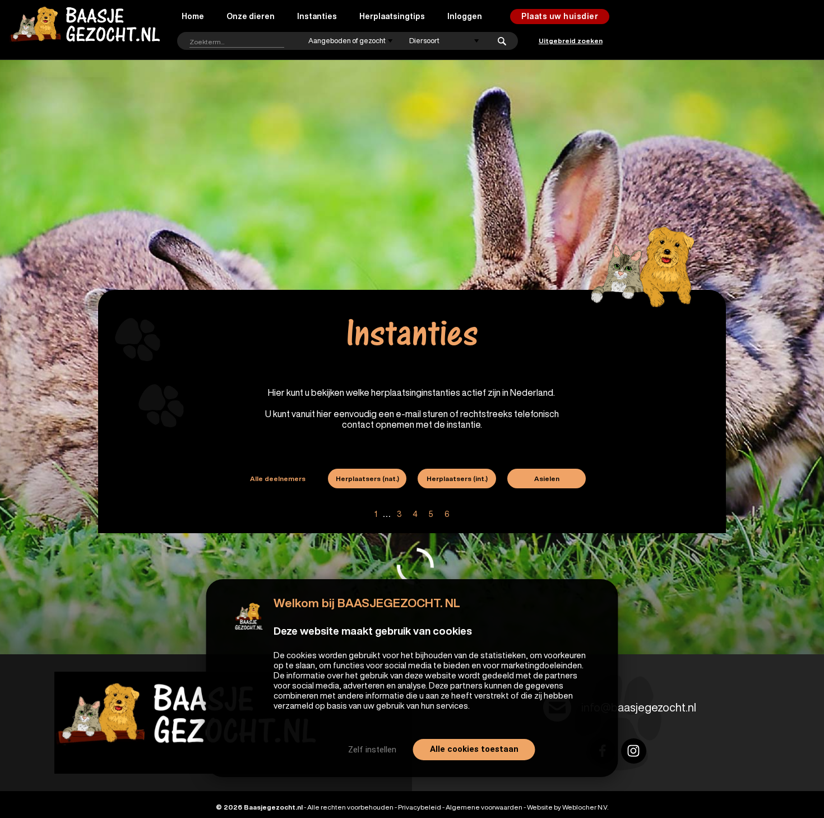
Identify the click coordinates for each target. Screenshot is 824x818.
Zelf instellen (372, 750)
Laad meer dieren (181, 573)
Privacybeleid (419, 807)
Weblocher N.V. (585, 807)
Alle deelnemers (277, 478)
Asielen (546, 478)
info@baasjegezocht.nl (638, 707)
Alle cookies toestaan (474, 749)
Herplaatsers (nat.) (367, 478)
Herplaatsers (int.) (457, 478)
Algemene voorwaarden (484, 807)
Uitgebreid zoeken (571, 40)
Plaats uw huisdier (559, 16)
